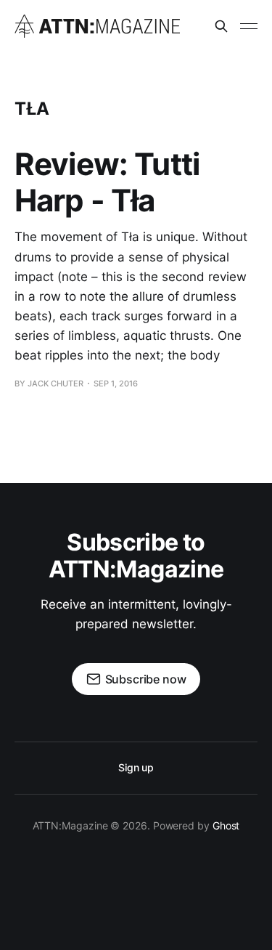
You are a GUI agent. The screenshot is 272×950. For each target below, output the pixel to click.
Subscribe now (145, 679)
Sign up (136, 767)
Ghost (226, 825)
